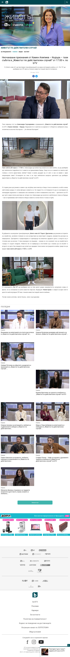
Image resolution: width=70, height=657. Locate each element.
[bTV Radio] (35, 581)
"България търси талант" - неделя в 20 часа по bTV (57, 650)
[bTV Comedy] (33, 550)
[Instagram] (34, 641)
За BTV (35, 602)
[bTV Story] (36, 554)
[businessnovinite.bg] (47, 561)
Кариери (35, 610)
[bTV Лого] (35, 594)
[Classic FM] (31, 586)
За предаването (6, 52)
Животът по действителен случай (19, 48)
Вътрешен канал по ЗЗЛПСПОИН (35, 627)
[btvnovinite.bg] (34, 561)
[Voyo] (22, 565)
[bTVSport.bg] (45, 565)
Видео (21, 52)
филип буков (22, 297)
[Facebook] (27, 641)
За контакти (35, 615)
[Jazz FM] (45, 581)
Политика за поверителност (35, 619)
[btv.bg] (25, 550)
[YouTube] (41, 641)
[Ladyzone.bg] (32, 565)
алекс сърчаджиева (33, 297)
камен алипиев (12, 297)
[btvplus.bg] (22, 561)
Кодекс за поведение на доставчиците (35, 623)
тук (67, 516)
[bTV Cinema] (42, 550)
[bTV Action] (24, 554)
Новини (15, 52)
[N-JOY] (25, 581)
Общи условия (35, 632)
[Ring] (48, 554)
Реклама (35, 606)
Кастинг (26, 52)
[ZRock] (40, 586)
